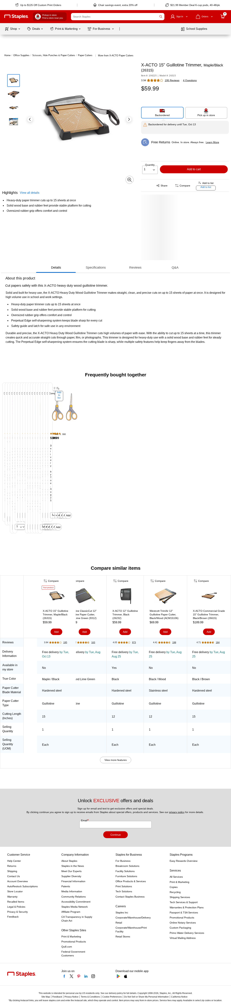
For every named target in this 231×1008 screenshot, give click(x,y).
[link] (38, 5)
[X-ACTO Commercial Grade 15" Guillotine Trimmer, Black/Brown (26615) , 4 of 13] (209, 596)
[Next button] (129, 119)
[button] (160, 16)
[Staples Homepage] (16, 16)
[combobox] (117, 16)
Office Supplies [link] (21, 55)
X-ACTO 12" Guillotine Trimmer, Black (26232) (125, 614)
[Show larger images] (130, 180)
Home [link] (7, 55)
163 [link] (93, 642)
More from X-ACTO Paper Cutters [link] (115, 55)
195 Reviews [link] (172, 80)
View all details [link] (29, 192)
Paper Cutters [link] (85, 55)
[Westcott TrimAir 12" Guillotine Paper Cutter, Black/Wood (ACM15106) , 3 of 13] (165, 596)
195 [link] (65, 642)
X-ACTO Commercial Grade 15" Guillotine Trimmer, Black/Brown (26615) (209, 614)
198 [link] (174, 642)
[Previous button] (30, 119)
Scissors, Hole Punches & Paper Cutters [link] (53, 55)
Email (84, 820)
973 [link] (134, 642)
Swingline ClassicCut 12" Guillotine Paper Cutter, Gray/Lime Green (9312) (82, 614)
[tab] (56, 267)
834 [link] (64, 434)
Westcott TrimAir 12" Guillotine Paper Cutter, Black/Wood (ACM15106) (164, 614)
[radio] (162, 112)
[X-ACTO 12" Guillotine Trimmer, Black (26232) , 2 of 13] (125, 596)
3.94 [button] (143, 80)
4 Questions (190, 80)
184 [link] (218, 642)
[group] (2, 458)
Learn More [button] (212, 142)
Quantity (150, 165)
